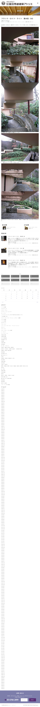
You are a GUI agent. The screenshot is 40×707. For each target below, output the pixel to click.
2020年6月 (2, 482)
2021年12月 (3, 457)
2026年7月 (2, 390)
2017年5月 (2, 536)
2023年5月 (2, 434)
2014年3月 (2, 595)
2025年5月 (2, 407)
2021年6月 (2, 465)
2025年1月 (2, 412)
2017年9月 (2, 530)
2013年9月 (2, 604)
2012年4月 (2, 631)
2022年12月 (3, 441)
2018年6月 (2, 519)
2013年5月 (2, 610)
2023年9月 (2, 430)
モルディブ (3, 327)
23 (16, 298)
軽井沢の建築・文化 (4, 376)
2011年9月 (2, 642)
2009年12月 (3, 673)
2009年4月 (2, 685)
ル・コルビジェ (3, 331)
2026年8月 (2, 389)
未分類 (2, 356)
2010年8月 (2, 662)
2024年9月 (2, 413)
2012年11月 (3, 620)
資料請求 (32, 699)
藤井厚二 (2, 373)
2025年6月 (2, 406)
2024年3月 (2, 423)
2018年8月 (2, 516)
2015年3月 (2, 576)
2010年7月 (2, 663)
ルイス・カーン (3, 328)
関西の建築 (3, 381)
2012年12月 (3, 618)
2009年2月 (2, 688)
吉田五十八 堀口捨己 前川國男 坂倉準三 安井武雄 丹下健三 (11, 348)
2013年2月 (2, 615)
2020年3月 (2, 486)
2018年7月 (2, 517)
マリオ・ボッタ (3, 324)
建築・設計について (30, 21)
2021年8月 (2, 461)
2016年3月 (2, 558)
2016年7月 (2, 552)
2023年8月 (2, 432)
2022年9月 (2, 446)
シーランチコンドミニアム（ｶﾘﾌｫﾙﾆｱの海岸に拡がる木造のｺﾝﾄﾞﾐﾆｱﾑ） (12, 314)
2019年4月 (2, 503)
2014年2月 (2, 597)
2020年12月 (3, 472)
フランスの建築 (3, 319)
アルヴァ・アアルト (4, 310)
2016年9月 (2, 548)
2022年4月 (2, 452)
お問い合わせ (24, 699)
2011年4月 (2, 649)
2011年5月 (2, 648)
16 (16, 296)
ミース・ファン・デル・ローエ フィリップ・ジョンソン (10, 325)
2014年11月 (3, 583)
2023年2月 (2, 438)
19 (32, 296)
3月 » (37, 302)
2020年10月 (3, 475)
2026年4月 (2, 395)
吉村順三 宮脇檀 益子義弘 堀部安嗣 (7, 347)
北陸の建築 (3, 344)
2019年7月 (2, 499)
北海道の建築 (3, 342)
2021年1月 (2, 471)
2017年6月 (2, 534)
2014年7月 (2, 589)
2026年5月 (2, 393)
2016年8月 (2, 550)
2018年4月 (2, 522)
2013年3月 (2, 614)
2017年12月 (3, 525)
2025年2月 (2, 410)
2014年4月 (2, 593)
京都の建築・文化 (4, 339)
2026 (20, 273)
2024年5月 (2, 420)
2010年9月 (2, 660)
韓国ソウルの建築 (4, 383)
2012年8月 (2, 624)
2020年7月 (2, 480)
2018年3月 (2, 524)
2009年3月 (2, 687)
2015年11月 (3, 564)
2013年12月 (3, 600)
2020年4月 (2, 485)
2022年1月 (2, 455)
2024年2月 (2, 424)
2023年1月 (2, 440)
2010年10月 (3, 659)
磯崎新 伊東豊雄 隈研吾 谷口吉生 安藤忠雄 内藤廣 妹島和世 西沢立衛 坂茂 (14, 365)
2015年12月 (3, 562)
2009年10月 (3, 676)
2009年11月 (3, 674)
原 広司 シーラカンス (5, 345)
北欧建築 (2, 341)
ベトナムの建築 (3, 320)
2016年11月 (3, 545)
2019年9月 (2, 496)
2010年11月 (3, 657)
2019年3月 (2, 505)
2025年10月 (3, 401)
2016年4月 (2, 556)
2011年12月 (3, 637)
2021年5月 (2, 466)
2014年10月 (3, 584)
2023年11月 (3, 427)
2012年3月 (2, 632)
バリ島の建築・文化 (4, 316)
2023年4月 (2, 435)
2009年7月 (2, 680)
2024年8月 (2, 415)
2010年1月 (2, 671)
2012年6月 (2, 628)
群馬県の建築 (3, 370)
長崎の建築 (3, 379)
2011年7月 (2, 645)
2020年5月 (2, 483)
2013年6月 (2, 609)
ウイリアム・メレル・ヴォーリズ (6, 311)
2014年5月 (2, 592)
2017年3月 (2, 539)
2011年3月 (2, 651)
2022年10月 (3, 444)
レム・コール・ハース (4, 333)
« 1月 (2, 302)
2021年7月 (2, 463)
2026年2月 (2, 398)
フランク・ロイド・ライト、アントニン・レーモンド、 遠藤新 (18, 21)
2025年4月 (2, 409)
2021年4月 (2, 468)
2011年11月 (3, 638)
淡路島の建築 (3, 361)
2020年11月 (3, 474)
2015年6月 (2, 572)
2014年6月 (2, 590)
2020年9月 (2, 477)
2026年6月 (2, 392)
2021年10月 (3, 460)
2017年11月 (3, 527)
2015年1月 (2, 579)
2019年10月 (3, 494)
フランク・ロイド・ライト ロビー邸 (16, 248)
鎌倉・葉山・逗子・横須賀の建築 (6, 378)
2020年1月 (2, 489)
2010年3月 (2, 668)
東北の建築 (3, 359)
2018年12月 (3, 510)
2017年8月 (2, 531)
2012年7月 (2, 626)
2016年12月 (3, 544)
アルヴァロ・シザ (4, 308)
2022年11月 (3, 443)
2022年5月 (2, 451)
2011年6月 (2, 646)
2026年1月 (2, 399)
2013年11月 (3, 601)
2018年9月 (2, 514)
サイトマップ (13, 705)
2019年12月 (3, 491)
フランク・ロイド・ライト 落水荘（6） (16, 260)
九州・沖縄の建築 (4, 338)
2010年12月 (3, 656)
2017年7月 (2, 533)
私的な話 (2, 367)
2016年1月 (2, 561)
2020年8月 (2, 479)
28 (5, 300)
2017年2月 (2, 541)
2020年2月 (2, 488)
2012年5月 (2, 629)
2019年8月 (2, 497)
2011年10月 (3, 640)
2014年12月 (3, 581)
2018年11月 (3, 511)
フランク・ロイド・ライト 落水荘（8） (16, 236)
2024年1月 (2, 426)
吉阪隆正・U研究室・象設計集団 (6, 350)
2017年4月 (2, 538)
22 (11, 298)
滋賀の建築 (3, 362)
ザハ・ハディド (3, 313)
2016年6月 (2, 553)
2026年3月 (2, 396)
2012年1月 (2, 635)
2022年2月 (2, 454)
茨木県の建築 (3, 372)
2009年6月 (2, 682)
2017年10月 (3, 528)
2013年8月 (2, 606)
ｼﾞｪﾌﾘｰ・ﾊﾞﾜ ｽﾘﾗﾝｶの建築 (5, 384)
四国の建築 (3, 351)
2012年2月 (2, 634)
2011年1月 (2, 654)
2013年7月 (2, 607)
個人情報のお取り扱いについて (6, 705)
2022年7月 (2, 448)
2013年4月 (2, 612)
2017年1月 (2, 542)
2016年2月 (2, 559)
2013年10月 (3, 603)
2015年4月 (2, 575)
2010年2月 (2, 669)
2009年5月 (2, 683)
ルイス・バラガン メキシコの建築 (6, 330)
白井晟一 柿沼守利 (4, 364)
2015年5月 (2, 573)
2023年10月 (3, 429)
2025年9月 (2, 403)
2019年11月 (3, 493)
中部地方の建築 (3, 336)
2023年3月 (2, 437)
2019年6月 (2, 500)
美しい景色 (3, 369)
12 (32, 294)
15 (11, 296)
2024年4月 (2, 421)
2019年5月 (2, 502)
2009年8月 (2, 679)
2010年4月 (2, 666)
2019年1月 (2, 508)
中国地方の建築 (3, 334)
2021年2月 (2, 469)
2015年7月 (2, 570)
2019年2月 (2, 507)
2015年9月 (2, 567)
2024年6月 (2, 418)
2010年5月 (2, 665)
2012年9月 (2, 623)
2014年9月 (2, 586)
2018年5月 (2, 520)
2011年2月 (2, 652)
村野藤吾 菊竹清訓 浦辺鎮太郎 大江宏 (7, 358)
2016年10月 (3, 547)
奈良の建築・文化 (4, 353)
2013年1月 (2, 617)
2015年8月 (2, 569)
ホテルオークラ (3, 322)
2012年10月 (3, 621)
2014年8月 (2, 587)
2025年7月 (2, 404)
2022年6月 (2, 449)
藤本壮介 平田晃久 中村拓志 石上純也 (7, 375)
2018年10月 (3, 513)
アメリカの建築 (7, 21)
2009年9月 (2, 677)
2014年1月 (2, 598)
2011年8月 (2, 643)
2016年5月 (2, 555)
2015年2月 (2, 578)
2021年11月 (3, 458)
